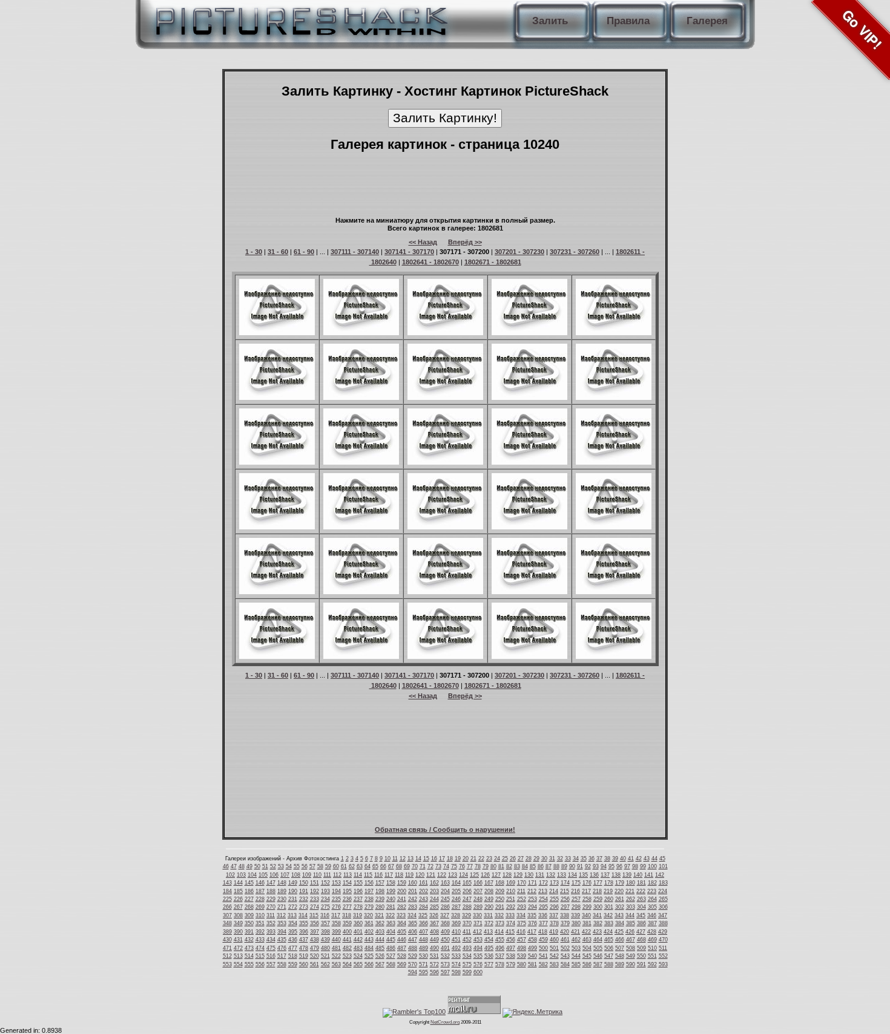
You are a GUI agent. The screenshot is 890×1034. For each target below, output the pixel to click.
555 (249, 964)
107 (284, 875)
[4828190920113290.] (613, 591)
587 (597, 964)
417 (531, 932)
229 (270, 899)
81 (501, 866)
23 (489, 859)
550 (641, 956)
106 (274, 875)
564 (347, 964)
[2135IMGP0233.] (277, 332)
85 (533, 866)
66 (383, 866)
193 (325, 891)
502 (565, 948)
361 (369, 923)
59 (328, 866)
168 (499, 883)
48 (242, 866)
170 (521, 883)
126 (485, 875)
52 (273, 866)
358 (336, 923)
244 (434, 899)
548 (619, 956)
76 (462, 866)
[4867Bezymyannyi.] (529, 397)
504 (587, 948)
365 (412, 923)
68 (399, 866)
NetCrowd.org (445, 1022)
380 (576, 923)
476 (281, 948)
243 (423, 899)
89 (564, 866)
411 (467, 932)
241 (401, 899)
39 (615, 859)
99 (643, 866)
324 (412, 915)
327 (444, 915)
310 (260, 915)
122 (441, 875)
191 (303, 891)
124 (463, 875)
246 (456, 899)
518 (292, 956)
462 (576, 940)
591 (641, 964)
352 (270, 923)
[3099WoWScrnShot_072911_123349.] (613, 332)
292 (510, 907)
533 (456, 956)
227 (249, 899)
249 (488, 899)
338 (564, 915)
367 (434, 923)
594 (412, 972)
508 (630, 948)
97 (627, 866)
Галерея (707, 21)
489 (423, 948)
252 (521, 899)
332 (499, 915)
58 (320, 866)
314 (303, 915)
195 (347, 891)
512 (227, 956)
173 (554, 883)
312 (281, 915)
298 (576, 907)
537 (499, 956)
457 (521, 940)
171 (532, 883)
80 (493, 866)
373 (499, 923)
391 (249, 932)
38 (607, 859)
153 (336, 883)
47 (234, 866)
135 (583, 875)
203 (434, 891)
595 (423, 972)
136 (594, 875)
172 (543, 883)
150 (303, 883)
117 (388, 875)
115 (368, 875)
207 (478, 891)
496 (499, 948)
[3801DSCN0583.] (613, 656)
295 (543, 907)
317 (335, 915)
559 (292, 964)
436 (292, 940)
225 (227, 899)
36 (591, 859)
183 (663, 883)
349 (238, 923)
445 (390, 940)
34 (576, 859)
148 (281, 883)
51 (265, 866)
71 (423, 866)
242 (412, 899)
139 (626, 875)
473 (249, 948)
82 (509, 866)
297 (565, 907)
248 (478, 899)
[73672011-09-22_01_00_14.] (445, 462)
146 (260, 883)
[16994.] (613, 527)
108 (295, 875)
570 (412, 964)
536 (488, 956)
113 (347, 875)
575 (467, 964)
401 (358, 932)
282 (401, 907)
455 (499, 940)
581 (532, 964)
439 (325, 940)
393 (270, 932)
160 (412, 883)
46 (226, 866)
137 (605, 875)
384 (619, 923)
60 (336, 866)
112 (337, 875)
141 (648, 875)
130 (528, 875)
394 (281, 932)
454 (488, 940)
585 (576, 964)
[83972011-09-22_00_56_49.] (277, 462)
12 (403, 859)
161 (423, 883)
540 (532, 956)
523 (347, 956)
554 (238, 964)
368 (445, 923)
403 (379, 932)
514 (249, 956)
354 (292, 923)
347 (662, 915)
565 (358, 964)
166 (478, 883)
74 (446, 866)
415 (510, 932)
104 (252, 875)
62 (352, 866)
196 (358, 891)
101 (663, 866)
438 (314, 940)
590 (630, 964)
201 (412, 891)
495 (488, 948)
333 (510, 915)
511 (663, 948)
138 (616, 875)
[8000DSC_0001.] (361, 591)
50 (257, 866)
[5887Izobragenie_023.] (445, 332)
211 (521, 891)
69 (407, 866)
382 (597, 923)
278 (358, 907)
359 (347, 923)
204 (445, 891)
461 (565, 940)
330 (477, 915)
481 (336, 948)
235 (336, 899)
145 (249, 883)
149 (292, 883)
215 (564, 891)
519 (303, 956)
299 (587, 907)
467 (630, 940)
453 (478, 940)
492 (456, 948)
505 (597, 948)
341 (597, 915)
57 (312, 866)
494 (478, 948)
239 (379, 899)
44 (654, 859)
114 (358, 875)
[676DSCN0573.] (445, 656)
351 (260, 923)
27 (521, 859)
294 (532, 907)
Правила (628, 21)
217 (586, 891)
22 (481, 859)
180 (630, 883)
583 (554, 964)
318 (346, 915)
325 (422, 915)
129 (517, 875)
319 (357, 915)
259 (597, 899)
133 (561, 875)
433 (260, 940)
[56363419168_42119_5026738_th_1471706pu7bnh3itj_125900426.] (445, 591)
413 (488, 932)
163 (445, 883)
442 (358, 940)
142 (659, 875)
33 (568, 859)
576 (478, 964)
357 (325, 923)
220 (619, 891)
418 (542, 932)
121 (430, 875)
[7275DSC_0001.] (529, 332)
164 (456, 883)
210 (510, 891)
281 (390, 907)
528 (401, 956)
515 (260, 956)
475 (270, 948)
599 (467, 972)
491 (445, 948)
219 (608, 891)
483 (358, 948)
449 (434, 940)
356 (314, 923)
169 (510, 883)
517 (281, 956)
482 (347, 948)
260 (608, 899)
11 (395, 859)
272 (292, 907)
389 (227, 932)
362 (379, 923)
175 (576, 883)
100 (652, 866)
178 (608, 883)
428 (651, 932)
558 (281, 964)
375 (521, 923)
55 (297, 866)
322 (390, 915)
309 (249, 915)
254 (543, 899)
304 (641, 907)
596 (434, 972)
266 (227, 907)
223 (651, 891)
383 (608, 923)
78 (478, 866)
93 (596, 866)
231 (292, 899)
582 (543, 964)
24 (497, 859)
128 (507, 875)
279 (369, 907)
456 (510, 940)
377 (543, 923)
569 (401, 964)
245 (445, 899)
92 (588, 866)
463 (587, 940)
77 (470, 866)
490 (434, 948)
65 (375, 866)
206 (467, 891)
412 (477, 932)
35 (584, 859)
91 (580, 866)
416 (521, 932)
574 (456, 964)
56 (305, 866)
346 (651, 915)
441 (347, 940)
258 (587, 899)
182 (652, 883)
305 (652, 907)
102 (230, 875)
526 (379, 956)
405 (401, 932)
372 (488, 923)
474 (260, 948)
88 (556, 866)
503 (576, 948)
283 (412, 907)
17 (442, 859)
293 (521, 907)
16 (434, 859)
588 (608, 964)
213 (542, 891)
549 (630, 956)
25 (505, 859)
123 (452, 875)
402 (369, 932)
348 (227, 923)
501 (554, 948)
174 (565, 883)
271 (281, 907)
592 (652, 964)
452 (467, 940)
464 (597, 940)
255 (554, 899)
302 (619, 907)
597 (445, 972)
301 (608, 907)
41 (631, 859)
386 (641, 923)
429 (662, 932)
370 (467, 923)
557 (270, 964)
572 (434, 964)
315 (313, 915)
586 (587, 964)
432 (249, 940)
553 (227, 964)
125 (474, 875)
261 (619, 899)
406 (412, 932)
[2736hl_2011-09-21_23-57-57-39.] (613, 462)
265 (663, 899)
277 (347, 907)
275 (325, 907)
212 (531, 891)
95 (611, 866)
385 (630, 923)
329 (466, 915)
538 (510, 956)
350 (249, 923)
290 (488, 907)
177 (597, 883)
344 (630, 915)
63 (360, 866)
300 (597, 907)
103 (241, 875)
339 (575, 915)
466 (619, 940)
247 (467, 899)
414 (499, 932)
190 (292, 891)
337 (553, 915)
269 (260, 907)
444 (379, 940)
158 (390, 883)
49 (249, 866)
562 (325, 964)
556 (260, 964)
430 (227, 940)
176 (587, 883)
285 (434, 907)
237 (358, 899)
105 (263, 875)
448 (423, 940)
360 (358, 923)
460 (554, 940)
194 (336, 891)
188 (270, 891)
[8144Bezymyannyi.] (445, 397)
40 (623, 859)
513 (238, 956)
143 (227, 883)
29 (536, 859)
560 (303, 964)
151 (314, 883)
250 (499, 899)
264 (652, 899)
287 (456, 907)
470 (663, 940)
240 (390, 899)
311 (270, 915)
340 (586, 915)
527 (390, 956)
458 (532, 940)
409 (445, 932)
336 (542, 915)
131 (539, 875)
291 (499, 907)
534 (467, 956)
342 (608, 915)
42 (639, 859)
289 (478, 907)
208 (488, 891)
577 (488, 964)
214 (553, 891)
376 (532, 923)
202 (423, 891)
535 (478, 956)
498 (521, 948)
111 (327, 875)
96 (619, 866)
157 (379, 883)
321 (379, 915)
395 (292, 932)
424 (608, 932)
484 (369, 948)
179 (619, 883)
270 (270, 907)
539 (521, 956)
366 (423, 923)
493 (467, 948)
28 (529, 859)
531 (434, 956)
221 (630, 891)
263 (641, 899)
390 (238, 932)
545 (587, 956)
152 (325, 883)
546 (597, 956)
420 (564, 932)
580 (521, 964)
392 (260, 932)
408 (434, 932)
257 (576, 899)
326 (433, 915)
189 (281, 891)
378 (554, 923)
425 (619, 932)
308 (238, 915)
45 (662, 859)
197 (369, 891)
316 (324, 915)
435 (281, 940)
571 (423, 964)
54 (289, 866)
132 (550, 875)
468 (641, 940)
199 (390, 891)
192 (314, 891)
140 (637, 875)
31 (552, 859)
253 (532, 899)
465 (608, 940)
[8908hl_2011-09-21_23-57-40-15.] (529, 462)
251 (510, 899)
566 (369, 964)
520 (314, 956)
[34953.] (529, 527)
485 (379, 948)
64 (367, 866)
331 (488, 915)
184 (227, 891)
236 (347, 899)
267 (238, 907)
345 (640, 915)
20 (466, 859)
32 (560, 859)
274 (314, 907)
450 (445, 940)
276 (336, 907)
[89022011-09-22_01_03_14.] (277, 527)
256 (565, 899)
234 (325, 899)
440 (336, 940)
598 (456, 972)
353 (281, 923)
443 (369, 940)
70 (415, 866)
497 (510, 948)
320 (368, 915)
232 (303, 899)
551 (652, 956)
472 (238, 948)
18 (450, 859)
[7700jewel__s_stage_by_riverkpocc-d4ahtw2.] (529, 591)
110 (317, 875)
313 (292, 915)
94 (604, 866)
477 (292, 948)
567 (379, 964)
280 (379, 907)
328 (455, 915)
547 (608, 956)
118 (399, 875)
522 (336, 956)
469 (652, 940)
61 (344, 866)
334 (521, 915)
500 (543, 948)
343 (619, 915)
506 (608, 948)
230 (281, 899)
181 (641, 883)
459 (543, 940)
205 (456, 891)
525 (369, 956)
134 (572, 875)
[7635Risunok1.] (361, 656)
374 (510, 923)
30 (544, 859)
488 (412, 948)
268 (249, 907)
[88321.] (277, 591)
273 (303, 907)
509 (641, 948)
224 (662, 891)
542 (554, 956)
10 (387, 859)
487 (401, 948)
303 (630, 907)
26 (513, 859)
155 (358, 883)
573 (445, 964)
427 (640, 932)
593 (663, 964)
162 (434, 883)
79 (486, 866)
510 (652, 948)
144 (238, 883)
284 (423, 907)
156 (369, 883)
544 (576, 956)
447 (412, 940)
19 (458, 859)
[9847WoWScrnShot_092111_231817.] (277, 397)
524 (358, 956)
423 (597, 932)
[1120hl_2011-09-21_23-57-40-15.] (361, 462)
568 (390, 964)
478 (303, 948)
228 (260, 899)
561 (314, 964)
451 (456, 940)
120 (419, 875)
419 (553, 932)
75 (454, 866)
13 (410, 859)
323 (401, 915)
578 (499, 964)
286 (445, 907)
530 (423, 956)
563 (336, 964)
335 (531, 915)
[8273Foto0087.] (277, 656)
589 (619, 964)
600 (478, 972)
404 (390, 932)
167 (488, 883)
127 (496, 875)
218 (597, 891)
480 (325, 948)
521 (325, 956)
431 (238, 940)
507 (619, 948)
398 (325, 932)
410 (456, 932)
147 (270, 883)
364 (401, 923)
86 (541, 866)
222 (640, 891)
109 (306, 875)
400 (347, 932)
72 (430, 866)
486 (390, 948)
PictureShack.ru (299, 18)
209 (499, 891)
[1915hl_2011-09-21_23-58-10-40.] (361, 527)
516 (270, 956)
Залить (550, 21)
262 (630, 899)
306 (663, 907)
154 (347, 883)
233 (314, 899)
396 (303, 932)
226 (238, 899)
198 (379, 891)
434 (270, 940)
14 (418, 859)
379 (565, 923)
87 (549, 866)
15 (426, 859)
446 (401, 940)
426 (630, 932)
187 (260, 891)
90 (572, 866)
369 (456, 923)
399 (336, 932)
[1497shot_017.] (361, 332)
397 (314, 932)
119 (409, 875)
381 (587, 923)
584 (565, 964)
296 (554, 907)
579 (510, 964)
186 (249, 891)
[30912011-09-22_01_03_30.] (445, 527)
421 (575, 932)
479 (314, 948)
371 (478, 923)
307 (227, 915)
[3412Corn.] (361, 397)
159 (401, 883)
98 (635, 866)
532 (445, 956)
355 (303, 923)
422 (586, 932)
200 (401, 891)
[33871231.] (613, 397)
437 (303, 940)
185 (238, 891)
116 (378, 875)
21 (473, 859)
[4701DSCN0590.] (529, 656)
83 (517, 866)
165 (467, 883)
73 (438, 866)
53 (281, 866)
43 (647, 859)
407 (423, 932)
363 (390, 923)
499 (532, 948)
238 (369, 899)
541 (543, 956)
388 (663, 923)
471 (227, 948)
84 (525, 866)
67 (391, 866)
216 (575, 891)
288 (467, 907)
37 (599, 859)
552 (663, 956)
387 (652, 923)
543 (565, 956)
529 (412, 956)
